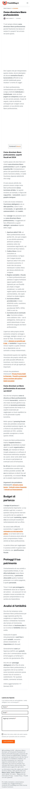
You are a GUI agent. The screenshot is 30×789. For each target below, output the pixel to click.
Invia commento (8, 741)
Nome (5, 707)
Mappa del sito (21, 774)
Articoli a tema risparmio (17, 487)
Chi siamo (13, 774)
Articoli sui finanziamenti (13, 489)
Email (5, 712)
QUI (9, 765)
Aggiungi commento (9, 718)
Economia (15, 8)
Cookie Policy (18, 776)
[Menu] (27, 3)
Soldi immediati (9, 381)
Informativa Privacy (7, 776)
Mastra (18, 146)
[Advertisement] (15, 52)
